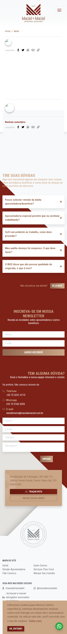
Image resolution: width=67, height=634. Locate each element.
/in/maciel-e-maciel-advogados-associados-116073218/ (18, 597)
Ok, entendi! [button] (15, 628)
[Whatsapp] (28, 50)
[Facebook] (18, 50)
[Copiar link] (38, 50)
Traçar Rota (35, 491)
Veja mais (57, 285)
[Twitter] (23, 50)
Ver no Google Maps (34, 498)
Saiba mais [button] (35, 621)
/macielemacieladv (15, 588)
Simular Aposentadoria (13, 569)
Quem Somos (40, 565)
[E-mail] (33, 50)
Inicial (8, 31)
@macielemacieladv (47, 588)
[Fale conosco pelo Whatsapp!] (59, 626)
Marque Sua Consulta (44, 573)
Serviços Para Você (44, 569)
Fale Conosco (9, 573)
